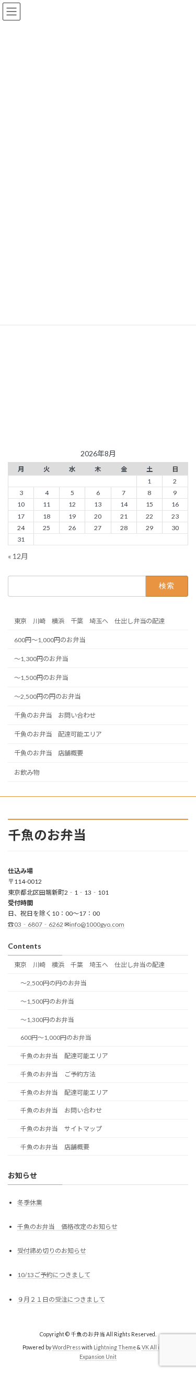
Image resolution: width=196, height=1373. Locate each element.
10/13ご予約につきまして (53, 1275)
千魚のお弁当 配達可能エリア (58, 734)
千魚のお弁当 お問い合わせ (55, 715)
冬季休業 (29, 1202)
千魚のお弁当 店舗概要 (48, 753)
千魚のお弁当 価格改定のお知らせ (67, 1227)
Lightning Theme (115, 1347)
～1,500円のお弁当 (41, 678)
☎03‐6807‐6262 (35, 924)
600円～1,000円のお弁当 (49, 640)
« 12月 (18, 556)
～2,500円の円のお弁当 (47, 696)
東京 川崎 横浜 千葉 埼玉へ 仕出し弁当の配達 (89, 621)
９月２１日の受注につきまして (61, 1299)
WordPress (66, 1347)
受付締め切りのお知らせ (51, 1251)
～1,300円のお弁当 (41, 659)
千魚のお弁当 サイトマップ (61, 1129)
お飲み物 (26, 772)
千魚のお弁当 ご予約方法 (58, 1074)
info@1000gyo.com (97, 924)
